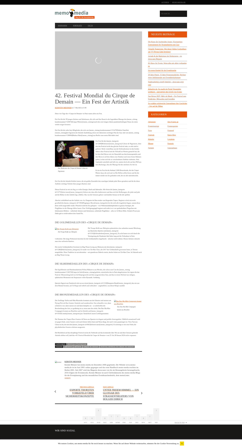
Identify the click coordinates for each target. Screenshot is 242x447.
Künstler (82, 344)
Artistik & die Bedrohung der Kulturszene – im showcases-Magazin (165, 57)
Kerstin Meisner (63, 108)
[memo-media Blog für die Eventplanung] (88, 14)
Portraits (77, 25)
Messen (150, 144)
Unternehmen (172, 148)
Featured (171, 131)
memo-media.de (179, 2)
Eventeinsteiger (153, 126)
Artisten (68, 347)
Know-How (62, 25)
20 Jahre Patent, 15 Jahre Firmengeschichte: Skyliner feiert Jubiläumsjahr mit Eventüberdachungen (167, 76)
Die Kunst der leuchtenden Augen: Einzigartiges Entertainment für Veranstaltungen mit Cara (165, 43)
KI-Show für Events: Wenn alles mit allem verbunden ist (167, 64)
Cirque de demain (91, 347)
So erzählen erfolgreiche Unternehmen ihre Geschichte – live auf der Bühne (167, 105)
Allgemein (152, 122)
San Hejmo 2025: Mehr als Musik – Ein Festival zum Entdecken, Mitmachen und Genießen (167, 97)
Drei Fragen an (173, 122)
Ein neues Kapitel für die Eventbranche (162, 70)
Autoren (165, 2)
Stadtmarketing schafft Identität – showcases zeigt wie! (166, 83)
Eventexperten (173, 126)
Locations (171, 139)
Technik (151, 148)
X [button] (182, 443)
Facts (90, 25)
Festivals (72, 344)
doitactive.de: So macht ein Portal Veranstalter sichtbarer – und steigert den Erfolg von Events (165, 90)
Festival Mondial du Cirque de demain (117, 347)
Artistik (77, 347)
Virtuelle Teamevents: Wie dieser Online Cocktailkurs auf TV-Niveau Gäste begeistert (167, 50)
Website (68, 378)
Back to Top (180, 423)
